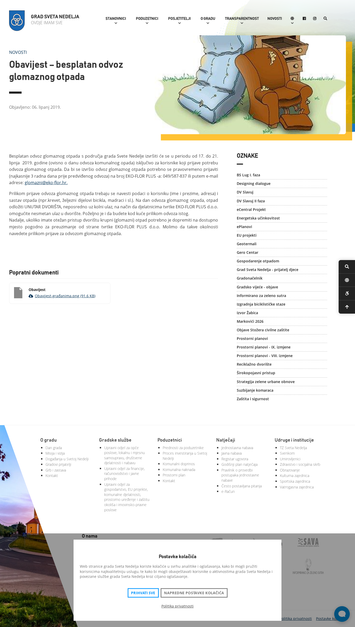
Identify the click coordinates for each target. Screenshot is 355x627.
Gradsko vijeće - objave (257, 287)
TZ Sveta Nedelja (293, 447)
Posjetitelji (179, 19)
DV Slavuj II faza (251, 200)
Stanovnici (116, 19)
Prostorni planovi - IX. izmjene (264, 347)
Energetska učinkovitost (258, 218)
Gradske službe (115, 440)
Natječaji (225, 440)
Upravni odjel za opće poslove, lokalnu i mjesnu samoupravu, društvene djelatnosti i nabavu (124, 455)
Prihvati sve (143, 593)
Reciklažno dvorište (254, 364)
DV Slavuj (245, 192)
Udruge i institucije (294, 440)
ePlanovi (244, 226)
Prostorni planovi (252, 338)
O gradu (208, 19)
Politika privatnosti (177, 606)
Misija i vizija (55, 453)
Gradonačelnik (249, 278)
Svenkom (287, 453)
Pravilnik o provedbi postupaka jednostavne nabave (240, 475)
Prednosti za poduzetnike (183, 447)
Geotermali (247, 243)
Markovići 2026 (250, 321)
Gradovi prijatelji (58, 464)
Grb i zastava (55, 470)
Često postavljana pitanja (241, 485)
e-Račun (228, 491)
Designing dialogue (254, 183)
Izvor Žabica (247, 312)
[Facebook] (304, 18)
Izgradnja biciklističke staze (261, 304)
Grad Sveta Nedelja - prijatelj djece (267, 269)
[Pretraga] (325, 18)
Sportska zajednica (295, 481)
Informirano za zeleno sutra (261, 295)
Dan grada (53, 447)
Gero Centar (247, 252)
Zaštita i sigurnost (253, 398)
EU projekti (247, 235)
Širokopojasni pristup (256, 372)
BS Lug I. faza (248, 174)
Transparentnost (242, 19)
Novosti (274, 19)
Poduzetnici (147, 19)
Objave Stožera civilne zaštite (263, 329)
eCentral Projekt (251, 209)
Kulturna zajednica (294, 475)
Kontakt (51, 475)
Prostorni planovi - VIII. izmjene (265, 355)
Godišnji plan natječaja (239, 464)
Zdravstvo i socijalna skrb (300, 464)
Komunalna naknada (179, 469)
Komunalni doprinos (179, 463)
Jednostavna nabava (237, 447)
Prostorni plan (174, 475)
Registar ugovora (234, 458)
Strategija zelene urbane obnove (266, 381)
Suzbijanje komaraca (255, 390)
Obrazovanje (290, 470)
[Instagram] (314, 18)
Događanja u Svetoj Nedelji (67, 458)
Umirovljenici (290, 458)
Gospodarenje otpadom (258, 260)
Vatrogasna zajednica (297, 486)
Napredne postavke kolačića (194, 593)
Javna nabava (231, 453)
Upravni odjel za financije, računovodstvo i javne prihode (124, 473)
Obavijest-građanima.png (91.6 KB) (65, 295)
